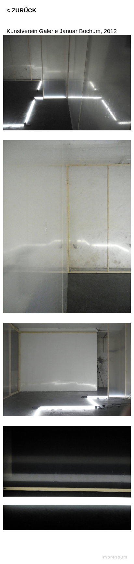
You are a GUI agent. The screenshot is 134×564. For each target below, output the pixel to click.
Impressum (114, 556)
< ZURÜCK (21, 10)
